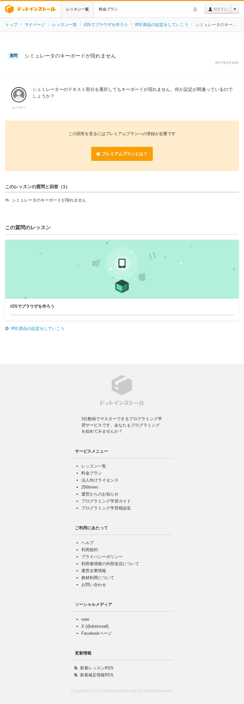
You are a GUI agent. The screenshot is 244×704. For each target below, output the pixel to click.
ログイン (220, 9)
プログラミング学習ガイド (106, 501)
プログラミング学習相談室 (106, 508)
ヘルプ (87, 542)
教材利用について (97, 577)
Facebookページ (96, 633)
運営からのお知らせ (100, 494)
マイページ (34, 24)
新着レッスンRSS (96, 668)
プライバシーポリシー (102, 556)
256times (89, 487)
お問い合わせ (93, 584)
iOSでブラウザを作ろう (106, 24)
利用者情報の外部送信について (110, 563)
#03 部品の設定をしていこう (161, 24)
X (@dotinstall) (95, 626)
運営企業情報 (93, 570)
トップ (11, 24)
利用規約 (89, 549)
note (85, 619)
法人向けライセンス (100, 480)
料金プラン (108, 9)
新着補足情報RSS (96, 675)
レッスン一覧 (77, 9)
